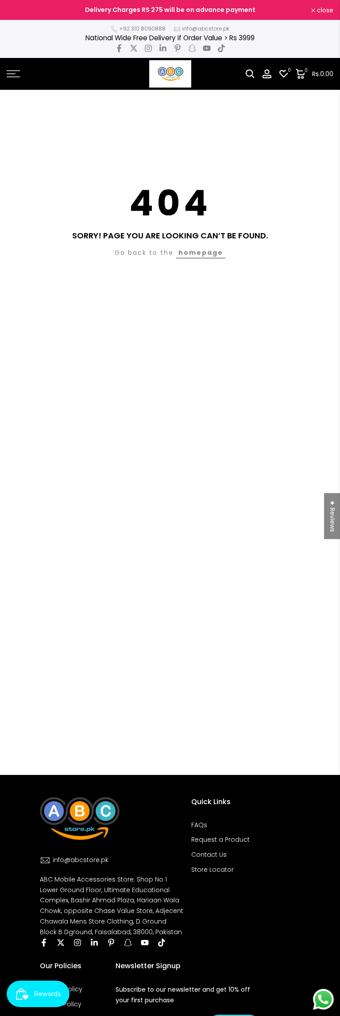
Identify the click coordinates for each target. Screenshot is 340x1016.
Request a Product (220, 839)
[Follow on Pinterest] (178, 48)
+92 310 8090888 (142, 28)
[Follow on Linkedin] (163, 48)
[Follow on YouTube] (207, 48)
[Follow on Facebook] (119, 48)
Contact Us (209, 854)
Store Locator (212, 869)
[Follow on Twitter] (134, 48)
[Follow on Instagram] (148, 48)
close (20, 10)
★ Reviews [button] (332, 516)
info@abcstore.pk (205, 28)
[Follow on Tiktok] (221, 48)
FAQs (199, 824)
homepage (200, 252)
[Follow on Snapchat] (192, 48)
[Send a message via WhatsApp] (323, 999)
